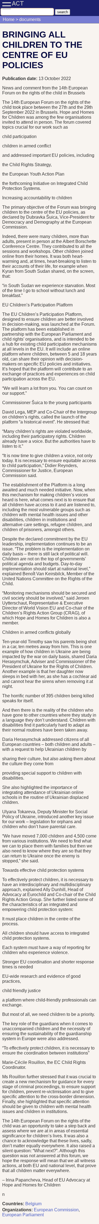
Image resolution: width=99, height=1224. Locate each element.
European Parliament (23, 1214)
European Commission (56, 1209)
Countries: (13, 1203)
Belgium (33, 1203)
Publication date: (20, 78)
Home (9, 19)
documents (30, 19)
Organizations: (17, 1209)
